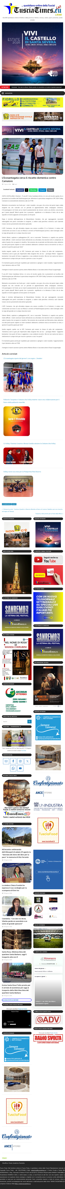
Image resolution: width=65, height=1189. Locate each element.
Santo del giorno (48, 969)
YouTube (23, 750)
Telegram (42, 190)
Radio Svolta (54, 1033)
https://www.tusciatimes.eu (23, 1184)
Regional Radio (22, 1009)
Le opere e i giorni (48, 990)
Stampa (50, 190)
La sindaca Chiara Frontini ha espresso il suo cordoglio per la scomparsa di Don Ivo (14, 888)
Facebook (20, 190)
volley (14, 504)
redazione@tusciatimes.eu (38, 1170)
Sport (15, 184)
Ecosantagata (7, 504)
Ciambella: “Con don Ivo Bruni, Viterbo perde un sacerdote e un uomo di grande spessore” (14, 921)
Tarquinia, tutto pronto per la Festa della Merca (48, 513)
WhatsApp (33, 190)
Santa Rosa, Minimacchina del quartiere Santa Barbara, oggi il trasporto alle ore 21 (34, 87)
